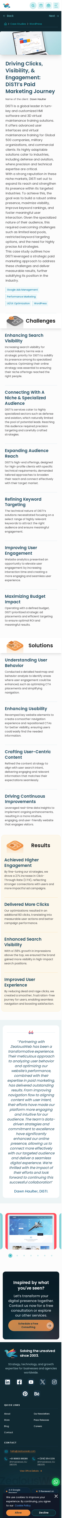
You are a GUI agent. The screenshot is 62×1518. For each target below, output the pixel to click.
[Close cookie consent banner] (56, 1496)
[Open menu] (56, 5)
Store (6, 1419)
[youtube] (31, 1382)
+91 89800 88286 (18, 1458)
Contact (8, 1432)
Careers (38, 1426)
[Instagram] (54, 1382)
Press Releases (41, 1419)
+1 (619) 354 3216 (46, 1458)
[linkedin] (7, 1382)
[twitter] (43, 1382)
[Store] (41, 5)
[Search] (33, 5)
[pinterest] (25, 1394)
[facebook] (19, 1382)
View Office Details (29, 1470)
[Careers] (48, 5)
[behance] (37, 1394)
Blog (6, 1426)
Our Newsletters (42, 1413)
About (7, 1413)
